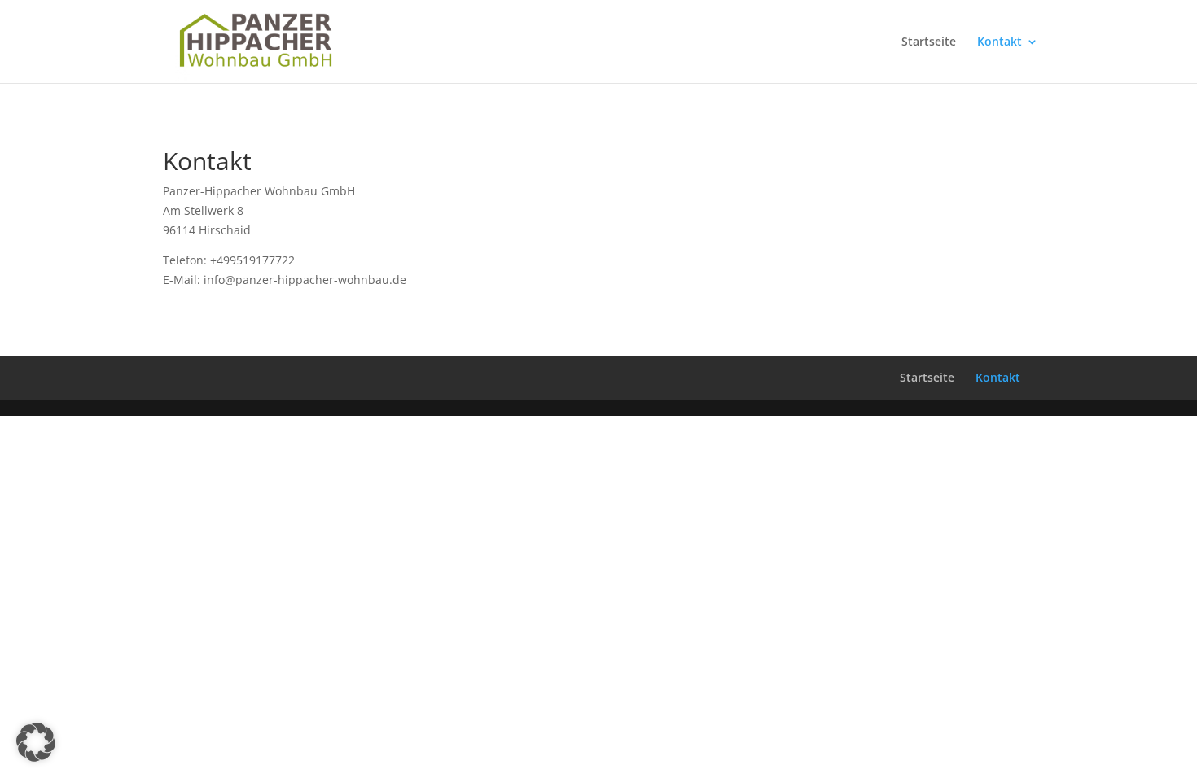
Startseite (928, 42)
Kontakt (999, 42)
